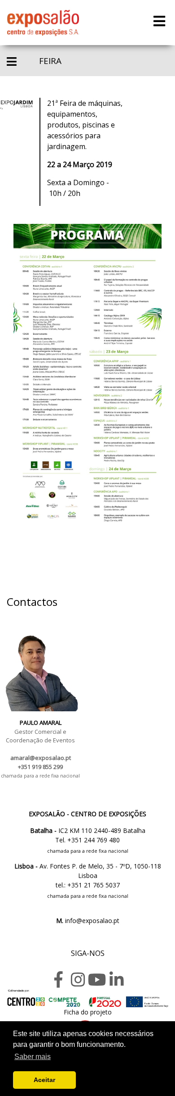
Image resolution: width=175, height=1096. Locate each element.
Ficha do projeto (88, 1012)
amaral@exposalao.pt (40, 758)
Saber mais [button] (32, 1056)
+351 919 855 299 (40, 767)
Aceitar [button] (44, 1079)
